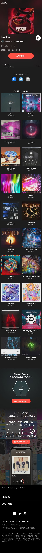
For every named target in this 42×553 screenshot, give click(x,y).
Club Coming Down (31, 249)
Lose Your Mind (31, 168)
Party (10, 195)
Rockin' (22, 488)
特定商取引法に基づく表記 (27, 528)
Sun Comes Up (31, 303)
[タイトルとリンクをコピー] (28, 79)
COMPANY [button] (7, 503)
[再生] (38, 38)
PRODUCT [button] (7, 496)
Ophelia (11, 114)
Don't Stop (31, 114)
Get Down (11, 276)
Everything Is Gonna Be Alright (31, 276)
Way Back (11, 303)
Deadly (31, 141)
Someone (11, 249)
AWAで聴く (21, 56)
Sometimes (31, 222)
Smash (31, 195)
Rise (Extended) (31, 357)
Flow (10, 222)
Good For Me (11, 168)
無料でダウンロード (21, 442)
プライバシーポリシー (17, 525)
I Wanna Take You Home (11, 141)
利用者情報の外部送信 (8, 528)
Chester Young (18, 41)
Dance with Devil (11, 330)
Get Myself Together (11, 357)
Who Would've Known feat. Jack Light (31, 331)
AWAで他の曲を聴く (21, 401)
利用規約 (4, 525)
